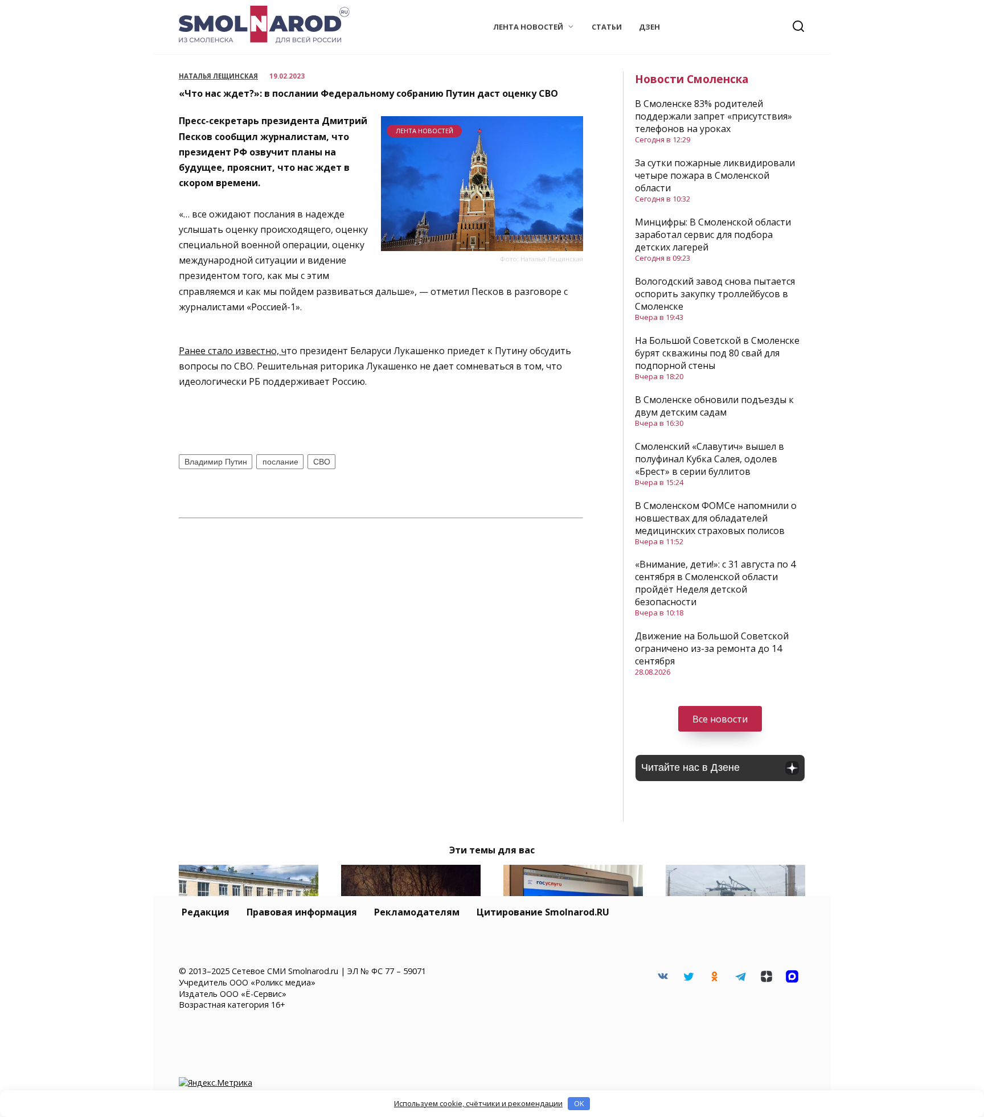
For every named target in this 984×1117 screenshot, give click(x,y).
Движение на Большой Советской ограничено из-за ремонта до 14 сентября (712, 648)
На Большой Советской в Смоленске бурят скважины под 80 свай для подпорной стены (717, 353)
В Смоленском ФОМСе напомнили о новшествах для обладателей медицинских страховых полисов (716, 518)
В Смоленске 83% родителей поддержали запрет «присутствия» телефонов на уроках (713, 116)
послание (280, 461)
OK (579, 1103)
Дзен (649, 27)
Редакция (205, 912)
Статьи (607, 27)
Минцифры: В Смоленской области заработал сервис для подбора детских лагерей (713, 234)
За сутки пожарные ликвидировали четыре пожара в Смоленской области (715, 175)
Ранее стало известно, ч (232, 350)
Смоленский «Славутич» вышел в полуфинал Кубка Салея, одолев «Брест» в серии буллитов (709, 459)
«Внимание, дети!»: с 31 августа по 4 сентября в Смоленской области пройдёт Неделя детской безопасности (715, 583)
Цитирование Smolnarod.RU (543, 912)
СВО (321, 461)
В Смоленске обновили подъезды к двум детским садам (714, 405)
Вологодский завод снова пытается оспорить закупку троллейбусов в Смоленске (715, 294)
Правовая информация (302, 912)
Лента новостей (528, 27)
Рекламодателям (417, 912)
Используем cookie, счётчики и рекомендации (478, 1103)
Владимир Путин (215, 461)
